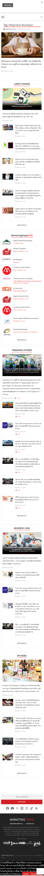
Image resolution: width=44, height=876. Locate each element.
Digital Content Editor (21, 296)
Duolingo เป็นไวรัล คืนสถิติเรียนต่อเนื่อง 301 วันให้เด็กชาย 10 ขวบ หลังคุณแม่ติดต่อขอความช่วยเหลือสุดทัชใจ (27, 146)
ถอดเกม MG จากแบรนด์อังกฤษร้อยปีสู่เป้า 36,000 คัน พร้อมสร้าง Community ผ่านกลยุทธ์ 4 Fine (28, 481)
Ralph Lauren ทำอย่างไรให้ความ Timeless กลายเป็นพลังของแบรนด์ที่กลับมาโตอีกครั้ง (27, 574)
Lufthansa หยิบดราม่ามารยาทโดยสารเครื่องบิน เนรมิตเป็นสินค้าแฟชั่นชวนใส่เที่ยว (28, 177)
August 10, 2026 (20, 487)
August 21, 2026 (20, 217)
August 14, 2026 (8, 398)
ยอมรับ (26, 874)
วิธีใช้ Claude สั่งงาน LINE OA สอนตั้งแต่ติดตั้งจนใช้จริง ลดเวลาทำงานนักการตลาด (27, 499)
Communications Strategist (23, 278)
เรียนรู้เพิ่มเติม (36, 874)
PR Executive (17, 288)
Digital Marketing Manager (22, 241)
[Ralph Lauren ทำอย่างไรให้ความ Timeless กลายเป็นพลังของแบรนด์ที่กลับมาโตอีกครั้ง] (7, 574)
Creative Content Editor (21, 267)
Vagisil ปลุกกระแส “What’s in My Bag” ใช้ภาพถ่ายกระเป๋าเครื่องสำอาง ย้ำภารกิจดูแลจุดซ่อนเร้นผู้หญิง (28, 211)
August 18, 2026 (20, 431)
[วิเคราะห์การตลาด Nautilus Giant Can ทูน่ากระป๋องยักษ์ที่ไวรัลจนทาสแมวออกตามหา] (7, 425)
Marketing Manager (20, 329)
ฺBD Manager (17, 259)
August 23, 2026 (8, 120)
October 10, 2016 (8, 71)
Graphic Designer (19, 248)
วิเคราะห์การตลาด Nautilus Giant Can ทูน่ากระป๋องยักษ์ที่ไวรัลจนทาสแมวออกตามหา (28, 425)
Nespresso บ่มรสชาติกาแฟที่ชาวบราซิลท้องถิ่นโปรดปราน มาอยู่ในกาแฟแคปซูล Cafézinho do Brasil (21, 64)
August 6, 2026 (20, 413)
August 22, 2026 (20, 136)
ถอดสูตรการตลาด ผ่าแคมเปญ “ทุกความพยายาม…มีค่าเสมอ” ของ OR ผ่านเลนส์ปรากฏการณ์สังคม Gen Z (28, 443)
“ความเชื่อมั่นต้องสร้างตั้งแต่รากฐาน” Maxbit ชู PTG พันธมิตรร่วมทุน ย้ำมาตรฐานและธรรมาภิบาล (27, 741)
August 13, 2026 (20, 469)
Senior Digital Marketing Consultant (26, 318)
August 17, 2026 (20, 617)
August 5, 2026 (20, 449)
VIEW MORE (21, 225)
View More (21, 340)
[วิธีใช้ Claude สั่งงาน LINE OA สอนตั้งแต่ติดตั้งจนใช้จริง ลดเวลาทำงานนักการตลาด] (7, 499)
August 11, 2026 (20, 505)
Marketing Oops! (7, 855)
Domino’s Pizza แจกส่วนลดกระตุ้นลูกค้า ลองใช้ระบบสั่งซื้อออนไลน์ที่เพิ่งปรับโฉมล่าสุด (27, 161)
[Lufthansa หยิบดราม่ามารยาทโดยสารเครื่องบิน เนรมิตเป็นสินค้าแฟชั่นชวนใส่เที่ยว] (7, 177)
